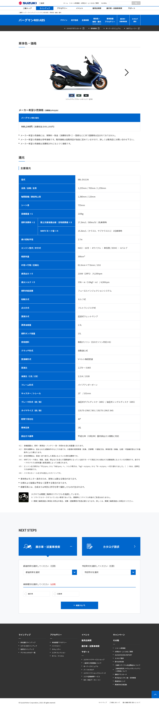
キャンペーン (119, 634)
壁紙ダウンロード (121, 674)
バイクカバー (56, 646)
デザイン (63, 20)
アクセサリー (62, 8)
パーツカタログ (88, 670)
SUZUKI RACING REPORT (123, 655)
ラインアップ (45, 8)
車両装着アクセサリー (110, 20)
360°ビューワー (131, 28)
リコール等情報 (74, 3)
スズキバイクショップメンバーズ (94, 673)
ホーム (65, 3)
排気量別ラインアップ (27, 642)
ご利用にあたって (114, 702)
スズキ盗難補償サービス (91, 676)
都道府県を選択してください (40, 565)
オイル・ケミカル (58, 656)
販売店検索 (97, 8)
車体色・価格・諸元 (96, 20)
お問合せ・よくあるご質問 (90, 3)
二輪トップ (27, 8)
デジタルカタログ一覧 (27, 652)
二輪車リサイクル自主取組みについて (127, 665)
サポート (131, 8)
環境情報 (94, 28)
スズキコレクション (58, 652)
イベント (79, 8)
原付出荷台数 (119, 662)
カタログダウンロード (74, 28)
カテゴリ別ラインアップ (28, 646)
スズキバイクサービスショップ (93, 659)
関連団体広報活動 (121, 684)
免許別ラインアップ (27, 649)
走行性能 (74, 20)
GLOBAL (104, 3)
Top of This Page (155, 694)
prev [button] (32, 72)
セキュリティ (56, 649)
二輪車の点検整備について (92, 663)
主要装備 (85, 20)
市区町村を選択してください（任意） (99, 565)
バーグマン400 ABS (42, 12)
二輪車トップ (22, 12)
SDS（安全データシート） (92, 680)
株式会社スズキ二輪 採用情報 (125, 678)
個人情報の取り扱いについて (131, 702)
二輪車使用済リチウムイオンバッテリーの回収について (127, 669)
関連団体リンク (120, 681)
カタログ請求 (135, 20)
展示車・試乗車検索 (114, 8)
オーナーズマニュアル (113, 28)
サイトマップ (103, 702)
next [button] (126, 72)
